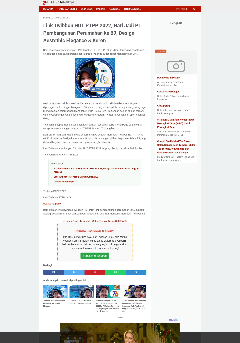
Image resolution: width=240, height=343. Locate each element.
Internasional (132, 9)
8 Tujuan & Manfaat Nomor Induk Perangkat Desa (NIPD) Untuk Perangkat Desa (175, 123)
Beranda (48, 9)
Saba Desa (86, 9)
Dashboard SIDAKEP (168, 77)
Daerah (100, 9)
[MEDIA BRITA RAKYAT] (60, 3)
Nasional (114, 9)
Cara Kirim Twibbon (95, 255)
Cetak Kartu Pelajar (64, 181)
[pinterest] (94, 272)
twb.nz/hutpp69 (52, 203)
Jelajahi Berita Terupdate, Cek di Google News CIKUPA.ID (95, 221)
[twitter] (74, 272)
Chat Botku (163, 105)
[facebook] (53, 272)
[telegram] (136, 272)
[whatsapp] (115, 272)
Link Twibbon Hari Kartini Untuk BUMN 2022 (76, 176)
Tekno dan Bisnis (67, 9)
